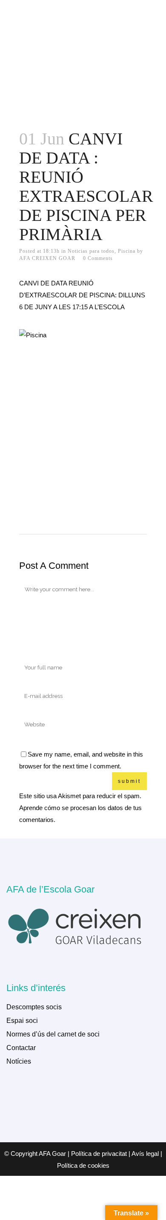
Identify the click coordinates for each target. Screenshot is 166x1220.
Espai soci (22, 1020)
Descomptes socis (34, 1007)
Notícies (18, 1061)
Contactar (21, 1047)
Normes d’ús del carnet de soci (53, 1034)
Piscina (126, 251)
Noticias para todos (91, 251)
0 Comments (98, 258)
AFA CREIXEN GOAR (47, 258)
